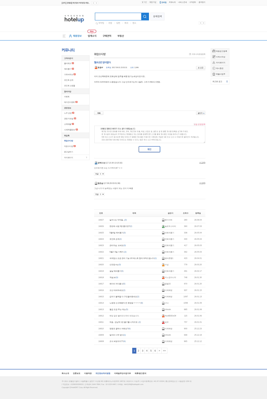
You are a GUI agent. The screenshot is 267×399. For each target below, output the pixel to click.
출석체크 (67, 63)
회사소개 (65, 373)
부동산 (120, 36)
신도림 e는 (115, 265)
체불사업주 (220, 74)
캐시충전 (219, 68)
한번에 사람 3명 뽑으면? (121, 226)
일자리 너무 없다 (118, 335)
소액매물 (67, 124)
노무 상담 (68, 113)
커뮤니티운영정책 (198, 54)
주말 (110, 23)
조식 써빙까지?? (118, 341)
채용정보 (77, 36)
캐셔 (126, 23)
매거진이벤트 (69, 102)
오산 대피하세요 (117, 290)
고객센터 (192, 2)
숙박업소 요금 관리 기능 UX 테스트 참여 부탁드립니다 (133, 258)
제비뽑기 (67, 69)
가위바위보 (68, 74)
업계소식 (92, 36)
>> (164, 350)
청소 (134, 23)
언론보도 (76, 373)
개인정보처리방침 (102, 373)
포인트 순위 (68, 80)
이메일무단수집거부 (122, 373)
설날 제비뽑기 (116, 271)
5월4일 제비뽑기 (118, 233)
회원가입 (152, 2)
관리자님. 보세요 (118, 245)
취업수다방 (68, 141)
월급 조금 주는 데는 (119, 309)
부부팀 (101, 23)
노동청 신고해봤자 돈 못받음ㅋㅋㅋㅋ (126, 303)
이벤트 (66, 97)
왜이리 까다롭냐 (117, 284)
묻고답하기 (68, 152)
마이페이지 (220, 63)
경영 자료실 (68, 119)
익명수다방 (68, 146)
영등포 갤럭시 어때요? (120, 329)
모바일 (164, 2)
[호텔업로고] (74, 23)
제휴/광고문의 (140, 373)
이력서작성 (220, 57)
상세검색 (157, 16)
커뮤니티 (172, 2)
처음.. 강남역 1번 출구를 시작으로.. (125, 322)
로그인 (144, 2)
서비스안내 (182, 2)
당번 (118, 23)
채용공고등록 (221, 51)
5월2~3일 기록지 (118, 252)
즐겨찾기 (202, 2)
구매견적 (107, 36)
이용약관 (88, 373)
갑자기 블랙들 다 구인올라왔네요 (124, 297)
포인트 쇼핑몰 (69, 86)
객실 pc (114, 277)
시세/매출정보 (69, 130)
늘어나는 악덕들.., (118, 220)
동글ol (100, 67)
